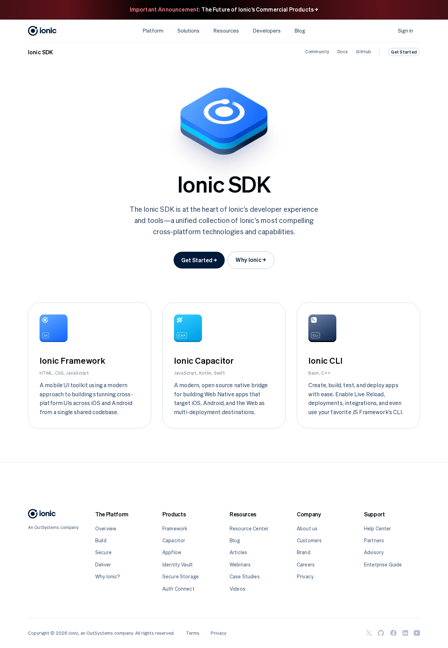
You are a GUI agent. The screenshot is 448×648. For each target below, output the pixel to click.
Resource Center (249, 528)
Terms (193, 633)
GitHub (363, 51)
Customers (309, 540)
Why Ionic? (107, 576)
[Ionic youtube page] (417, 633)
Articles (238, 552)
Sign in (405, 30)
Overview (105, 528)
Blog (300, 30)
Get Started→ (199, 260)
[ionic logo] (42, 31)
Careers (306, 564)
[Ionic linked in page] (405, 633)
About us (307, 528)
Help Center (377, 528)
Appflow (171, 552)
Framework (174, 528)
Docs (342, 51)
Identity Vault (177, 564)
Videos (237, 589)
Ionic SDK (40, 52)
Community (317, 51)
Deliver (103, 564)
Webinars (240, 564)
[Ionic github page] (380, 632)
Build (100, 540)
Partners (374, 540)
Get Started (404, 52)
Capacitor (173, 540)
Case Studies (245, 576)
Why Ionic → (251, 259)
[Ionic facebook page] (393, 632)
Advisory (374, 552)
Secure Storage (180, 576)
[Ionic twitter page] (369, 633)
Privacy (305, 576)
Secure (103, 552)
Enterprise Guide (383, 564)
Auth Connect (178, 589)
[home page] (42, 515)
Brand (303, 552)
